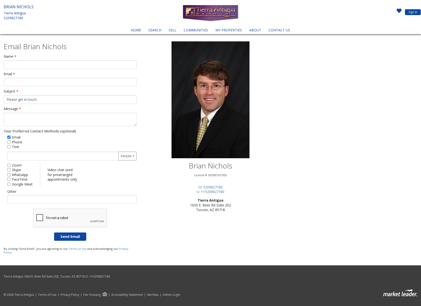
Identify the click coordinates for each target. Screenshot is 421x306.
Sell (172, 30)
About (255, 30)
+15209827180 (212, 191)
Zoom (17, 165)
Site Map (153, 295)
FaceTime (20, 179)
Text (15, 146)
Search (154, 30)
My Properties (228, 30)
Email (9, 74)
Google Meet (22, 184)
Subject (11, 91)
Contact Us (279, 30)
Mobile (126, 155)
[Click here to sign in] (399, 12)
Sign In (413, 12)
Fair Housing (92, 295)
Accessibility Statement (127, 295)
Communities (196, 30)
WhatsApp (20, 174)
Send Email (70, 236)
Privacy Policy (70, 295)
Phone (17, 142)
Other (11, 191)
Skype (16, 169)
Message (12, 108)
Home (136, 30)
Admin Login (171, 295)
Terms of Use (77, 248)
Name (10, 56)
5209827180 (13, 18)
